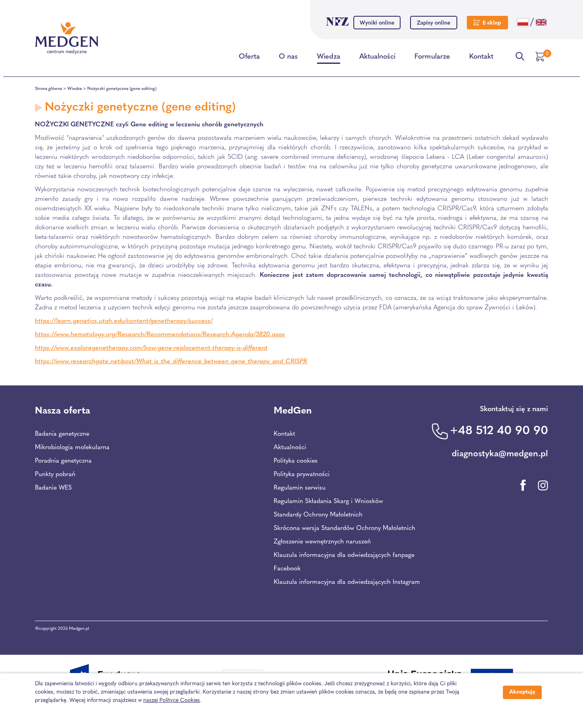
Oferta (249, 57)
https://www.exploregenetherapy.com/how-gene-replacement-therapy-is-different (151, 348)
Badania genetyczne (62, 434)
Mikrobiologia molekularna (72, 447)
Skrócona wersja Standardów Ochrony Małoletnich (344, 528)
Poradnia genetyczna (63, 461)
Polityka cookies (296, 461)
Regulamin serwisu (300, 488)
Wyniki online (377, 23)
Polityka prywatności (302, 474)
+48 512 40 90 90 (499, 431)
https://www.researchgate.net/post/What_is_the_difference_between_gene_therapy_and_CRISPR (171, 361)
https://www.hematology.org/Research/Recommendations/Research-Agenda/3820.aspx (160, 335)
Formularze (432, 57)
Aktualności (377, 57)
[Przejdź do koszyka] (541, 56)
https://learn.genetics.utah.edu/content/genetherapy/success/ (124, 321)
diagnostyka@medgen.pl (500, 454)
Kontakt (481, 57)
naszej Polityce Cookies (171, 700)
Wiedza (328, 57)
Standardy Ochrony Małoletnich (318, 515)
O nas (288, 57)
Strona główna (48, 89)
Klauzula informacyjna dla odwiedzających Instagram (347, 582)
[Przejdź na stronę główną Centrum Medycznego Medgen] (66, 38)
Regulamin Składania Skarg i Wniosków (328, 501)
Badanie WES (53, 488)
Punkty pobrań (55, 474)
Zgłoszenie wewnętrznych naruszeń (322, 542)
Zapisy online (434, 23)
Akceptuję (522, 692)
